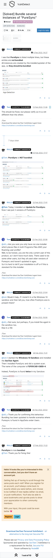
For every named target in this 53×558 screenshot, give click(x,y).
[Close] (48, 469)
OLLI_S (9, 49)
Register (8, 517)
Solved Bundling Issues (23, 22)
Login (17, 517)
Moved (8, 22)
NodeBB (35, 548)
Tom (8, 107)
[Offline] (4, 49)
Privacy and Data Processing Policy (33, 540)
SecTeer (32, 542)
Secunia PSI (38, 545)
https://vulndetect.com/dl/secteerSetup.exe (18, 125)
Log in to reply (43, 30)
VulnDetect (24, 4)
